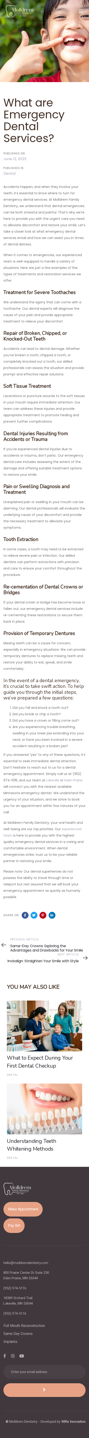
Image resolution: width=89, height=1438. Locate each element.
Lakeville (52, 780)
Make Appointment (23, 1209)
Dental (9, 173)
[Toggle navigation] (70, 11)
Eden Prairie (73, 780)
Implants (10, 1341)
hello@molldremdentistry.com (25, 1263)
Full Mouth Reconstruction (24, 1326)
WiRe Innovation (73, 1422)
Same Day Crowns (18, 1333)
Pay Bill (14, 1225)
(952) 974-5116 (14, 1288)
